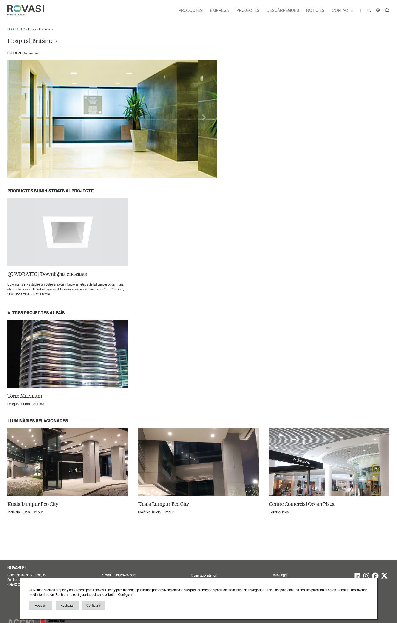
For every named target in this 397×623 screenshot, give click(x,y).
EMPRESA (219, 10)
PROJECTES (247, 10)
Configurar (93, 605)
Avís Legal (280, 575)
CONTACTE (342, 10)
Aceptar (40, 605)
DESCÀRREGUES (283, 10)
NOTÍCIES (315, 10)
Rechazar (67, 605)
